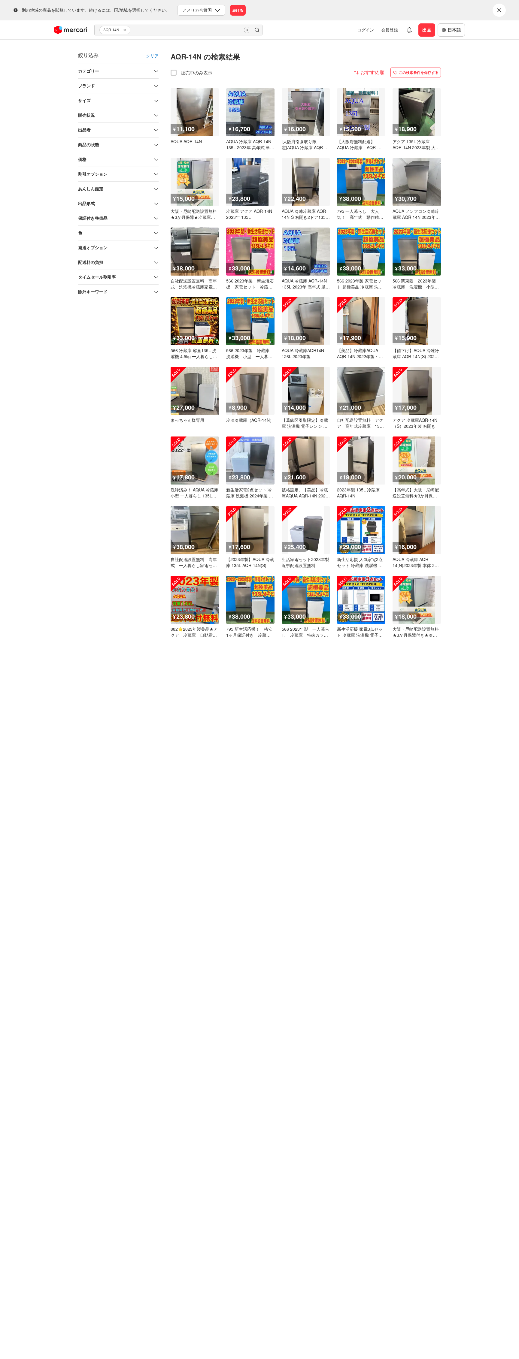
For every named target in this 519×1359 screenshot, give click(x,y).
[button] (125, 30)
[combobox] (178, 30)
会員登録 (389, 30)
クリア (152, 56)
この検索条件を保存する (419, 72)
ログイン (365, 30)
